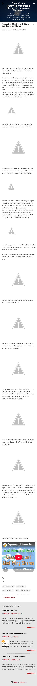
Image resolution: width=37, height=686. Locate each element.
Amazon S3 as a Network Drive (14, 634)
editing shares (21, 586)
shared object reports (23, 590)
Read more (31, 627)
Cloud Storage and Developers (14, 657)
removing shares (7, 590)
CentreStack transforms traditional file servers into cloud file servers (18, 7)
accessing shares (8, 586)
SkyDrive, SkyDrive (9, 611)
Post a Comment (9, 597)
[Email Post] (3, 582)
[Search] (34, 4)
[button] (34, 24)
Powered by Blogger (19, 682)
